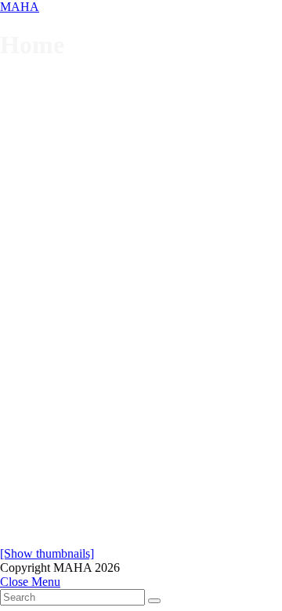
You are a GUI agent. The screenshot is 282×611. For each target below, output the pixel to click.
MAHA (19, 6)
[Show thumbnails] (47, 553)
